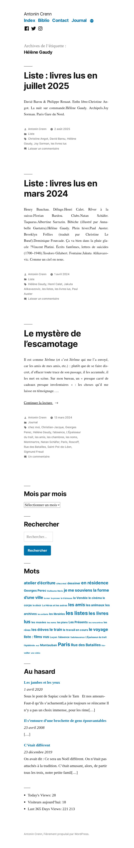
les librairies (57, 614)
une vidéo (35, 653)
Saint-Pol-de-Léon (59, 446)
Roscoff (74, 442)
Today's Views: (40, 795)
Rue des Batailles (35, 446)
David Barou (57, 138)
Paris (64, 442)
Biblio (43, 20)
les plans (62, 622)
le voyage (98, 629)
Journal (79, 20)
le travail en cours (75, 630)
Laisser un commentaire (43, 148)
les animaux (95, 605)
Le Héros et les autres (54, 605)
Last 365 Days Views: (45, 808)
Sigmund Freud (34, 451)
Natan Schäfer (50, 442)
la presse (55, 598)
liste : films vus (36, 637)
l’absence (59, 432)
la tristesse (66, 598)
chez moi (34, 427)
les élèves (40, 629)
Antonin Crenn (38, 14)
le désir (37, 605)
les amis (40, 437)
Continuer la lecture (41, 402)
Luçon (53, 637)
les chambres (55, 437)
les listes (47, 289)
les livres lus (58, 143)
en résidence (94, 582)
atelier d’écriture (39, 583)
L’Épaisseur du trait (96, 637)
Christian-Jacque (52, 427)
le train (56, 629)
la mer (47, 598)
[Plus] (92, 21)
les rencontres (96, 622)
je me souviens (78, 590)
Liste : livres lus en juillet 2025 (60, 80)
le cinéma (95, 598)
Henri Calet (55, 284)
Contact (60, 20)
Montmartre (31, 442)
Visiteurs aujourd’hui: (45, 802)
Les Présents (78, 622)
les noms (71, 437)
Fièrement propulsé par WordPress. (66, 834)
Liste (31, 133)
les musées (38, 622)
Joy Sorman (41, 143)
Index (29, 20)
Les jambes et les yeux (42, 682)
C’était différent (37, 745)
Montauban (48, 645)
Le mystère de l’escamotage (52, 338)
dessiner (73, 583)
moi (37, 645)
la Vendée (80, 598)
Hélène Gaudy (37, 284)
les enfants (43, 614)
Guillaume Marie (55, 591)
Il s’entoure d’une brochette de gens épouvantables (65, 720)
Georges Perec (35, 590)
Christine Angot (38, 138)
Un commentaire (39, 456)
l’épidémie (29, 645)
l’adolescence (77, 637)
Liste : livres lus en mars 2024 (60, 188)
